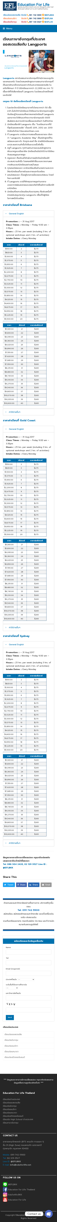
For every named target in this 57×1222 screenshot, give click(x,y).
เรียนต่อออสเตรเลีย (13, 1034)
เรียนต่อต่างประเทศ (11, 1099)
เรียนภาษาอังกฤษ (10, 1122)
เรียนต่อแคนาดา (12, 1051)
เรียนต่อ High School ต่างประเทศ (18, 1119)
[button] (7, 28)
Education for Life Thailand (21, 1189)
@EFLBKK (12, 1184)
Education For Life (16, 1199)
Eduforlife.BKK (14, 1194)
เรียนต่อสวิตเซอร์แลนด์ (15, 1057)
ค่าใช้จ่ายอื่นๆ (14, 412)
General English (16, 213)
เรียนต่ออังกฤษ (11, 1040)
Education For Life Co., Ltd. (28, 1215)
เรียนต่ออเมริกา (11, 1045)
